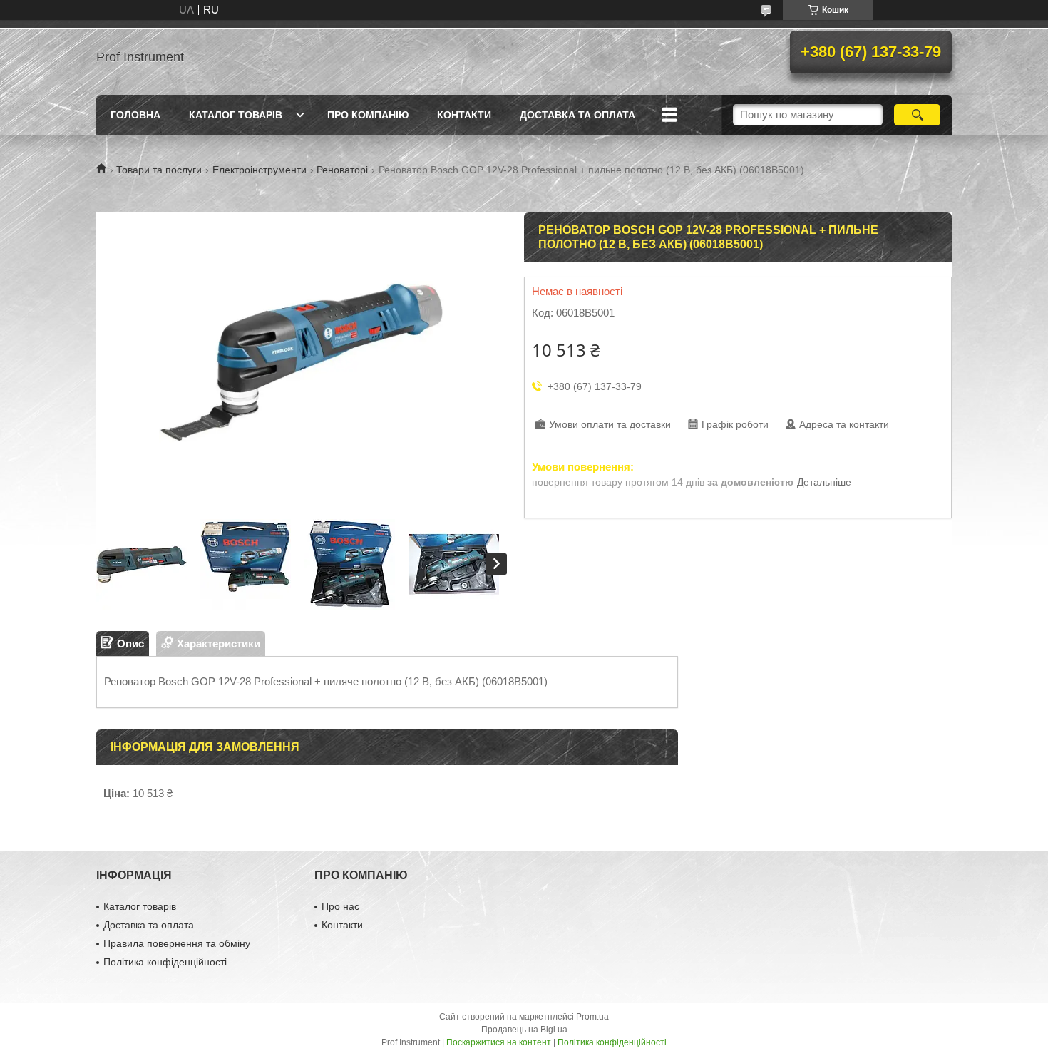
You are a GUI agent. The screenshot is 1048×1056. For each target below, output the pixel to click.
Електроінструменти (259, 169)
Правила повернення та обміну (176, 943)
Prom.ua (592, 1017)
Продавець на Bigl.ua (524, 1030)
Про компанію (368, 115)
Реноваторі (342, 169)
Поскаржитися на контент (498, 1042)
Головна (135, 115)
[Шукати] (917, 114)
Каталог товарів (235, 115)
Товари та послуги (159, 169)
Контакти (464, 115)
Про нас (340, 906)
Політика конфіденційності (165, 962)
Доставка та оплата (577, 115)
